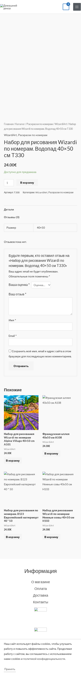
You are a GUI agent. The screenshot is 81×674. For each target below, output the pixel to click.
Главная (9, 124)
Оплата (40, 588)
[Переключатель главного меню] (77, 7)
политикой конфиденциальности (44, 658)
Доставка (40, 595)
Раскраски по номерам (40, 124)
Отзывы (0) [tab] (11, 217)
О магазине (40, 582)
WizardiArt (61, 124)
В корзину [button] (13, 460)
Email (13, 335)
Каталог (20, 124)
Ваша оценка (19, 284)
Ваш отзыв (17, 294)
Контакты (40, 602)
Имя (12, 320)
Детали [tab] (9, 209)
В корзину (27, 182)
